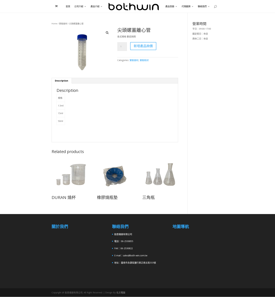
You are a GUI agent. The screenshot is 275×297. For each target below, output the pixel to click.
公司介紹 (78, 6)
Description (61, 80)
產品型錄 (169, 6)
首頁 (68, 6)
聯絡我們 (202, 6)
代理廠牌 (186, 6)
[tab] (61, 80)
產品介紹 (95, 6)
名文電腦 (120, 292)
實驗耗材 (144, 60)
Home (54, 23)
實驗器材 (63, 23)
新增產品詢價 (143, 46)
